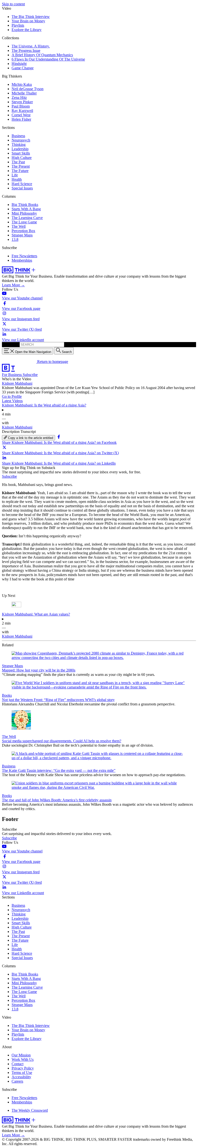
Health (17, 179)
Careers (17, 1081)
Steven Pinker (22, 102)
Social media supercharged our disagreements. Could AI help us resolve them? (61, 741)
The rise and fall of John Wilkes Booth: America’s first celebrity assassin (57, 800)
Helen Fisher (21, 119)
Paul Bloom (21, 106)
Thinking (19, 144)
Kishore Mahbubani (17, 383)
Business (18, 136)
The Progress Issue (26, 50)
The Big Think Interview (31, 17)
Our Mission (21, 1055)
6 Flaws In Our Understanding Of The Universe (48, 59)
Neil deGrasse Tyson (27, 89)
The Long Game (24, 222)
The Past (18, 162)
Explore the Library (27, 30)
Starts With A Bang (26, 209)
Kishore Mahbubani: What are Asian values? (36, 614)
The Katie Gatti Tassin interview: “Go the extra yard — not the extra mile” (58, 770)
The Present (21, 166)
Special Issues (22, 188)
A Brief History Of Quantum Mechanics (42, 55)
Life (15, 175)
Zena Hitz (19, 97)
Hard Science (22, 184)
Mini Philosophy (24, 213)
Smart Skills (21, 153)
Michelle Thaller (24, 93)
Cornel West (21, 115)
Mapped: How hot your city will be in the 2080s (38, 670)
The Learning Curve (27, 218)
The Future (20, 171)
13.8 (15, 239)
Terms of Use (22, 1072)
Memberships (22, 260)
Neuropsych (21, 140)
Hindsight (19, 64)
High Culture (22, 158)
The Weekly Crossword (30, 1110)
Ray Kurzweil (22, 111)
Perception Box (23, 231)
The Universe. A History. (31, 46)
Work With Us (23, 1059)
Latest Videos (12, 401)
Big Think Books (25, 205)
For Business (12, 375)
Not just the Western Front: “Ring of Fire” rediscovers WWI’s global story (58, 700)
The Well (19, 226)
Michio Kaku (22, 84)
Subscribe (30, 375)
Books (7, 695)
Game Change (23, 68)
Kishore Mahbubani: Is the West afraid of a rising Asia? (44, 405)
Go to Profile (12, 396)
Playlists (18, 25)
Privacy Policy (23, 1068)
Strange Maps (22, 235)
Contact (17, 1064)
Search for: (10, 344)
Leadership (20, 149)
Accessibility (21, 1077)
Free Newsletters (24, 256)
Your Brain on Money (28, 21)
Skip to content (13, 4)
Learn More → (13, 285)
